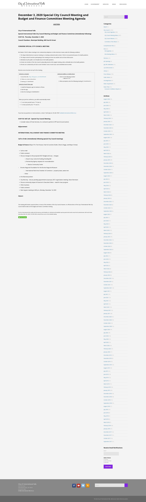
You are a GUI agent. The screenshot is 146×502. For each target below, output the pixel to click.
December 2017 (108, 432)
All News (106, 459)
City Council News (108, 460)
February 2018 (107, 425)
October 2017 (107, 438)
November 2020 (108, 320)
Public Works (107, 77)
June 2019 (106, 374)
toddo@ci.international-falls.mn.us (68, 113)
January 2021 (107, 313)
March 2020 (106, 345)
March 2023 (106, 230)
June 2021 (106, 297)
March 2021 (106, 307)
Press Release (107, 74)
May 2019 (106, 377)
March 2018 (106, 422)
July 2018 (106, 409)
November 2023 (108, 204)
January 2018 (107, 428)
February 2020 (107, 348)
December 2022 (108, 240)
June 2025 (106, 144)
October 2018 (107, 400)
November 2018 (108, 396)
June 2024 (106, 182)
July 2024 (106, 179)
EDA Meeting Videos (110, 54)
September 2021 (108, 288)
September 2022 (108, 249)
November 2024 (108, 166)
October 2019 (107, 361)
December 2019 (108, 355)
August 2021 (107, 291)
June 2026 (106, 105)
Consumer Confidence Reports (112, 89)
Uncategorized (107, 80)
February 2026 (107, 118)
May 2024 (106, 185)
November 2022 (108, 243)
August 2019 (107, 368)
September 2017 (108, 441)
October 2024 (107, 169)
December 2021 (108, 278)
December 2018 (108, 393)
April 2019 (106, 380)
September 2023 (108, 211)
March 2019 (106, 384)
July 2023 (106, 217)
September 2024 (108, 172)
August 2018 (107, 406)
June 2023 (106, 220)
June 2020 (106, 336)
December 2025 (108, 124)
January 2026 (107, 121)
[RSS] (87, 485)
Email (105, 450)
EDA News (107, 462)
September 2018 (108, 403)
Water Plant (106, 87)
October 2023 (107, 208)
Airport (105, 27)
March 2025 (106, 153)
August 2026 (107, 99)
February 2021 (107, 310)
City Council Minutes (110, 38)
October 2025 (107, 131)
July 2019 (106, 371)
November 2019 (108, 358)
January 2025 (107, 160)
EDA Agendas (108, 51)
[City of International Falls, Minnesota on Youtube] (78, 485)
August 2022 (107, 252)
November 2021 (108, 281)
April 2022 (106, 265)
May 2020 (106, 339)
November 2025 (108, 128)
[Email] (83, 485)
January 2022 (107, 275)
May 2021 (106, 300)
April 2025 (106, 150)
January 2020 (107, 352)
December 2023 (108, 201)
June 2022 (106, 259)
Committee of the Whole (111, 41)
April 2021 (106, 304)
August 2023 (107, 214)
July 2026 (106, 102)
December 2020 (108, 316)
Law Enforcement (108, 67)
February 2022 (107, 272)
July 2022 (106, 256)
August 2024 (107, 176)
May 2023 (106, 224)
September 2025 (108, 134)
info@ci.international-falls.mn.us (26, 490)
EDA (105, 49)
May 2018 (106, 416)
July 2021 (106, 294)
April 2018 (106, 419)
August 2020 (107, 329)
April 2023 (106, 227)
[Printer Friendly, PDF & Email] (22, 217)
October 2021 (107, 284)
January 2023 (107, 236)
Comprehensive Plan (109, 45)
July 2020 (106, 332)
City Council (106, 30)
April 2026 (106, 112)
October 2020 (107, 323)
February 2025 (107, 156)
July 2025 (106, 140)
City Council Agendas (110, 32)
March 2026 (106, 115)
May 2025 (106, 147)
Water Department (108, 83)
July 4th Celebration (108, 64)
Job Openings (107, 61)
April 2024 (106, 188)
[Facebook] (74, 485)
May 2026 (106, 108)
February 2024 (107, 195)
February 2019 (107, 387)
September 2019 (108, 364)
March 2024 (106, 192)
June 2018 (106, 412)
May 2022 (106, 262)
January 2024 (107, 198)
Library (105, 71)
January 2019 (107, 390)
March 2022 (106, 268)
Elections (106, 58)
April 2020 (106, 342)
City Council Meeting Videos (111, 35)
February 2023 (107, 233)
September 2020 (108, 326)
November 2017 (108, 435)
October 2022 (107, 246)
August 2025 (107, 137)
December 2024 (108, 163)
